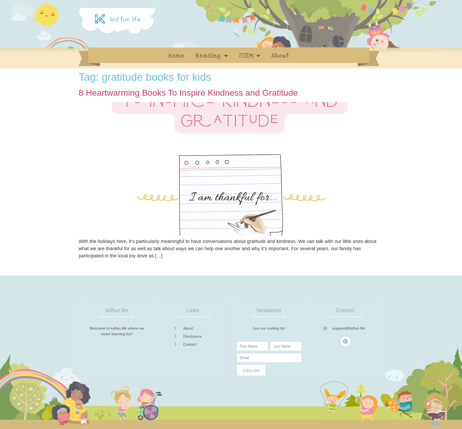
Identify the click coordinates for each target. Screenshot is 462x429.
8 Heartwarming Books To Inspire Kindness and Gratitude (188, 93)
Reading (208, 55)
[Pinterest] (345, 341)
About (280, 55)
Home (176, 55)
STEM (246, 55)
